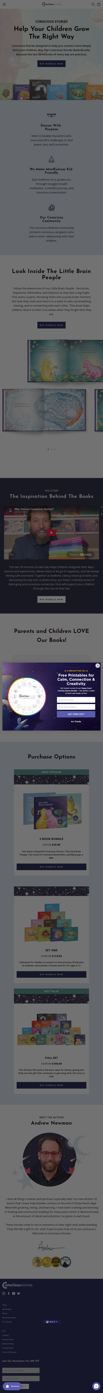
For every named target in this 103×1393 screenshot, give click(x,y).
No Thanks (76, 721)
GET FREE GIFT (76, 714)
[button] (96, 1386)
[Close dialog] (98, 665)
